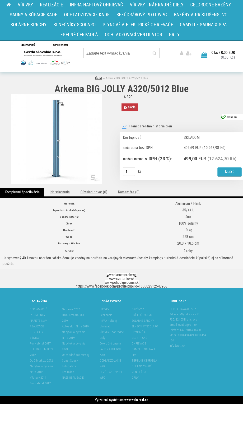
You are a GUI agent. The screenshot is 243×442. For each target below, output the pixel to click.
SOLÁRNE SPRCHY (143, 320)
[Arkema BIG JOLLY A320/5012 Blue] (56, 95)
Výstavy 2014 (38, 377)
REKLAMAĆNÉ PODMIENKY (38, 312)
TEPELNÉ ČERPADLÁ (144, 360)
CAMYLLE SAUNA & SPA (143, 352)
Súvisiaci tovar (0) (93, 192)
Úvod (98, 78)
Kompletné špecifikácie (22, 192)
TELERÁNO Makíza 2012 (41, 352)
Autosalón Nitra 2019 (75, 326)
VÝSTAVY (35, 338)
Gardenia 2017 (71, 309)
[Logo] (44, 54)
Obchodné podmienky (75, 355)
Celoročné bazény (110, 343)
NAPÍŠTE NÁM (38, 320)
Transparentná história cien (150, 126)
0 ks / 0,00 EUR (223, 52)
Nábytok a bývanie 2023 (73, 346)
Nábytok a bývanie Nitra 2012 (41, 369)
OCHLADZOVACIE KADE (110, 363)
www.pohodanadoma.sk (122, 282)
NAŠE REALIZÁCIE (73, 377)
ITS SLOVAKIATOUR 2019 (73, 317)
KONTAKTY (36, 332)
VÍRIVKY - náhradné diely (112, 335)
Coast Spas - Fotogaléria (70, 363)
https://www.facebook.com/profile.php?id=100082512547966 (121, 286)
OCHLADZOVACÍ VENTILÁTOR (141, 369)
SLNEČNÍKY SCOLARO (145, 326)
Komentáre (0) (129, 192)
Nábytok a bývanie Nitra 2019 (73, 335)
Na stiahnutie (60, 192)
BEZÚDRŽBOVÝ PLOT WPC (113, 374)
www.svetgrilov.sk (121, 278)
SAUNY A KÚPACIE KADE (111, 352)
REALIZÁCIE (37, 326)
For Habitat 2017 (40, 343)
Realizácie (68, 372)
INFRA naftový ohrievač (108, 323)
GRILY (135, 377)
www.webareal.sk (136, 400)
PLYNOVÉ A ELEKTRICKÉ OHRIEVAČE (139, 337)
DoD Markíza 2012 (41, 360)
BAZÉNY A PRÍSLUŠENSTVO (142, 312)
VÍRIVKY (104, 309)
